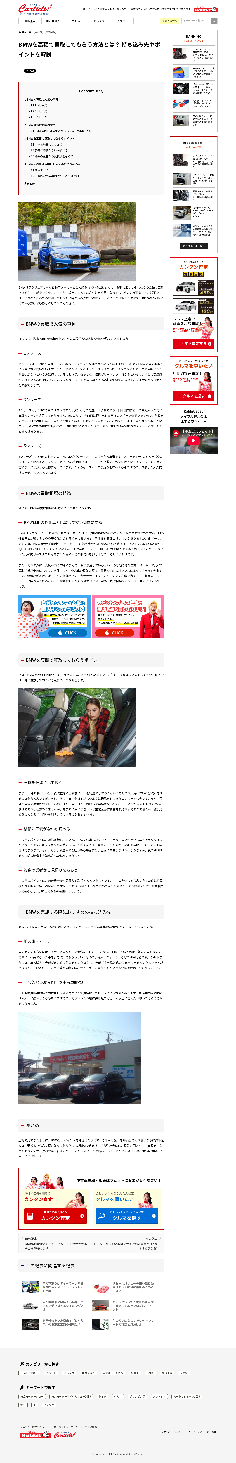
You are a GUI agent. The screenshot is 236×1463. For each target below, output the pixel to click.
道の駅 (184, 1373)
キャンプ (49, 1405)
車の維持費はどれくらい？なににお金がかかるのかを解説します (56, 1243)
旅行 (23, 1405)
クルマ (118, 1396)
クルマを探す (127, 1215)
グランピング (137, 1396)
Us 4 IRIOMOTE (29, 1373)
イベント (122, 21)
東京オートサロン (113, 1373)
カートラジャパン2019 (186, 1396)
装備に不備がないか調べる (49, 150)
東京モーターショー (32, 1396)
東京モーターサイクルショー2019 (71, 1396)
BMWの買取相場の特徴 (39, 125)
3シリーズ (39, 111)
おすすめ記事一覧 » (193, 246)
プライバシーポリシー (173, 1431)
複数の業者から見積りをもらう (52, 156)
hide (99, 91)
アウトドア (159, 1396)
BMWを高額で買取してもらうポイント (49, 138)
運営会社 (211, 1431)
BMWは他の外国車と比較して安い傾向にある (61, 131)
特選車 (135, 1373)
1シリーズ (39, 105)
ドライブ (99, 21)
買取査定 (30, 21)
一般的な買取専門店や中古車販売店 (55, 176)
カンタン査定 (55, 1215)
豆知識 (76, 21)
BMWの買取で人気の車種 (41, 99)
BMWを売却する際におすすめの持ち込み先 (52, 164)
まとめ (29, 183)
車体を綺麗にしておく (46, 144)
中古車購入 (53, 21)
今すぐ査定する (193, 343)
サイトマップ (195, 1431)
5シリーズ (39, 117)
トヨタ (102, 1396)
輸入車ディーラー (44, 170)
